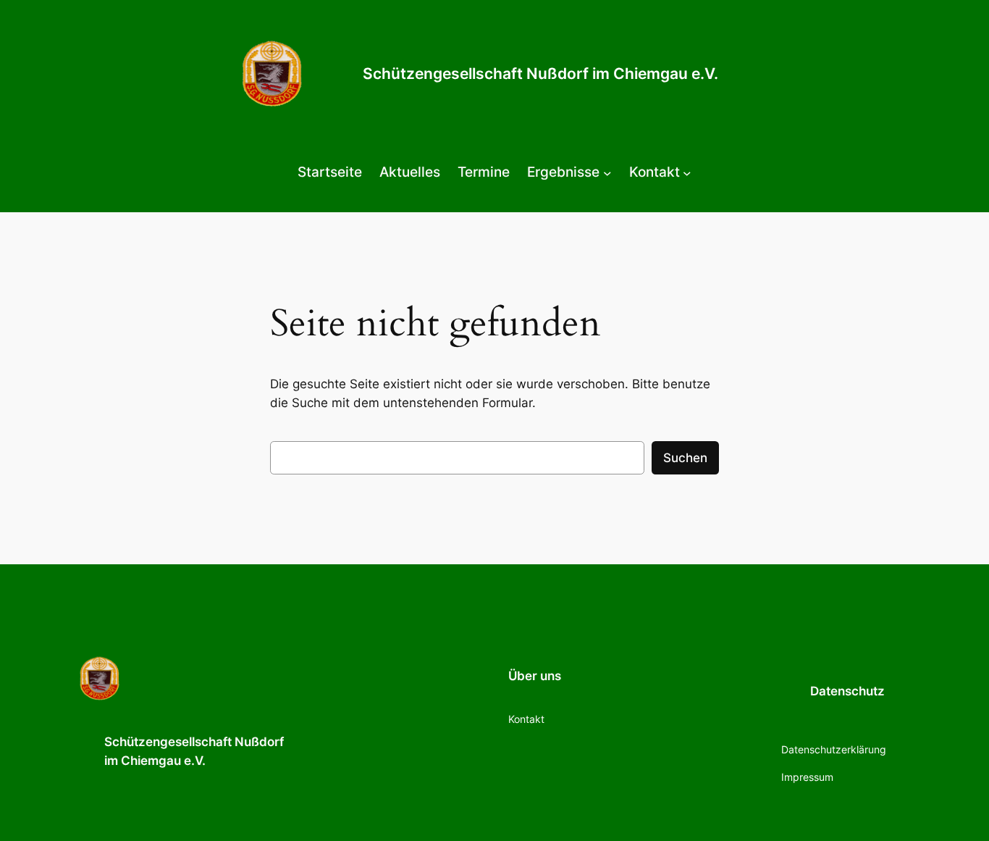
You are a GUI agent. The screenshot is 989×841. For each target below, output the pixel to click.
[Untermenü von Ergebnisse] (607, 173)
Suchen (685, 458)
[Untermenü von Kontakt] (687, 173)
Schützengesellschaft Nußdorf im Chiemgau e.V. (540, 73)
